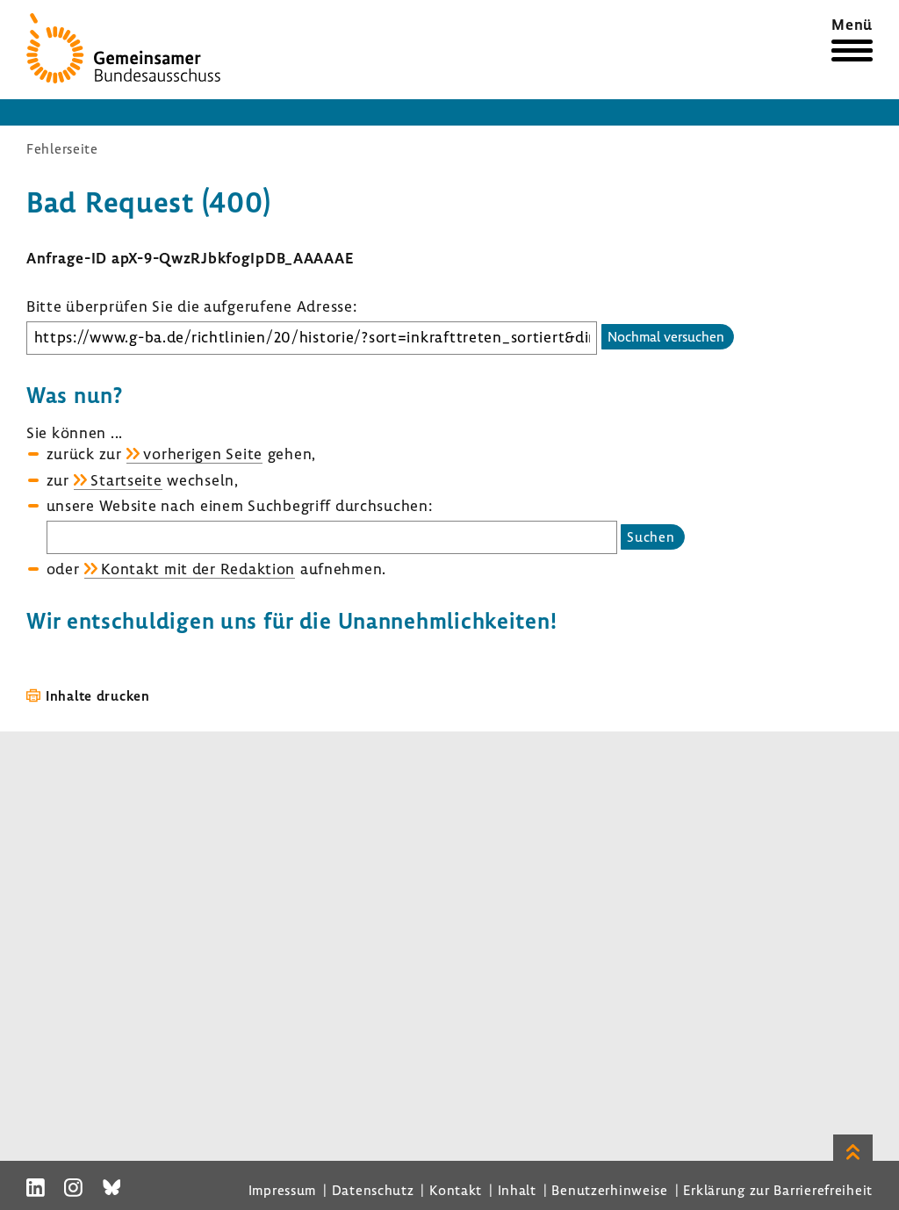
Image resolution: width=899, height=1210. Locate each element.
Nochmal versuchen (666, 336)
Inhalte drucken (98, 695)
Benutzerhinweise (609, 1190)
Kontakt (455, 1190)
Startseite (126, 480)
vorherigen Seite (203, 453)
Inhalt (517, 1190)
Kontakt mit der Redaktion (198, 568)
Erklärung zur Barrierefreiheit (778, 1190)
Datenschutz (373, 1190)
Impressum (282, 1190)
